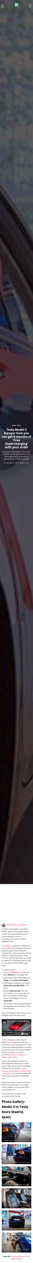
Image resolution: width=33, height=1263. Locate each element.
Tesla (19, 425)
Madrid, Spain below (9, 1057)
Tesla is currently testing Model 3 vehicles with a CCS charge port (16, 1070)
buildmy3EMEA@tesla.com (13, 972)
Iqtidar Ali (11, 463)
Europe (4, 948)
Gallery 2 (22, 1055)
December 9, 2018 (23, 463)
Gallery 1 (14, 1055)
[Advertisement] (16, 901)
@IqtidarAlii (22, 925)
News (14, 425)
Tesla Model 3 (7, 946)
